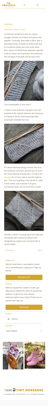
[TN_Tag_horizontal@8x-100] (24, 388)
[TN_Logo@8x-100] (9, 2)
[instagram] (37, 5)
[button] (4, 355)
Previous (10, 250)
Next (40, 250)
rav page (8, 177)
